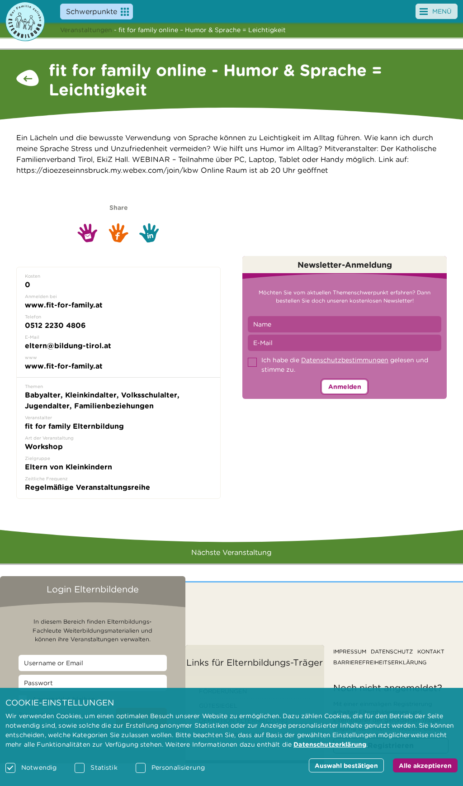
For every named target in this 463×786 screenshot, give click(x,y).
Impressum (349, 651)
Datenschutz (392, 651)
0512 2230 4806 (55, 325)
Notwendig (39, 767)
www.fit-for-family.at (64, 366)
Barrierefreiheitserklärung (379, 662)
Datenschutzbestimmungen (344, 360)
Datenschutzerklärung (329, 744)
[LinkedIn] (149, 233)
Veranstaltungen (86, 29)
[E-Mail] (87, 233)
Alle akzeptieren (425, 765)
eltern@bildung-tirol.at (68, 345)
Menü (442, 11)
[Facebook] (118, 233)
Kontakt (430, 651)
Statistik (103, 767)
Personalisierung (178, 767)
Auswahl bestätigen (346, 765)
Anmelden (344, 386)
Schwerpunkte (91, 11)
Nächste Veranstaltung (231, 552)
